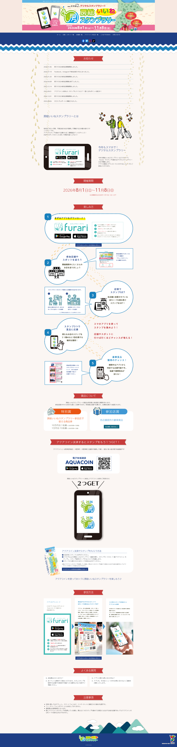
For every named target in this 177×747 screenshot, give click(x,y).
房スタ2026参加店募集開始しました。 (61, 67)
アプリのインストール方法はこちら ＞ (89, 245)
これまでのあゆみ (105, 35)
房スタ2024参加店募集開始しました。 (61, 86)
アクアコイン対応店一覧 (91, 35)
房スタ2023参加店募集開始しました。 (61, 96)
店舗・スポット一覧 (68, 35)
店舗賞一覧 (79, 35)
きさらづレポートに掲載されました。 (61, 101)
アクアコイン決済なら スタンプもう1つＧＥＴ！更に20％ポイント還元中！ (73, 91)
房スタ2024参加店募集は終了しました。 (62, 81)
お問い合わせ (116, 35)
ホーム (59, 35)
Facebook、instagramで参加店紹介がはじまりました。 (67, 72)
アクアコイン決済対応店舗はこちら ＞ (75, 569)
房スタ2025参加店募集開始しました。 (61, 77)
